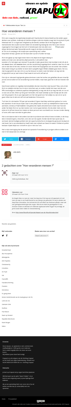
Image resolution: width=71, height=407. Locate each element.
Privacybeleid (12, 399)
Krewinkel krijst (6, 250)
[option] (37, 25)
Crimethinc (5, 268)
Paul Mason (5, 312)
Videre (4, 326)
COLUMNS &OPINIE (18, 145)
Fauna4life (5, 279)
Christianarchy (6, 264)
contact (18, 386)
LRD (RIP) (4, 34)
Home (3, 399)
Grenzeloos (5, 290)
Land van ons (6, 301)
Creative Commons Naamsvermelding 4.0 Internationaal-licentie (43, 404)
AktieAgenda (5, 257)
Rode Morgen (6, 322)
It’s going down (6, 293)
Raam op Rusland (7, 315)
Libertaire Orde (6, 304)
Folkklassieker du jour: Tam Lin (15, 25)
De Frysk (4, 272)
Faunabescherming (7, 282)
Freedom (4, 286)
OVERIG (28, 145)
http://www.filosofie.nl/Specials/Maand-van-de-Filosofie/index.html (37, 212)
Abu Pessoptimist (7, 253)
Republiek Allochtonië (8, 319)
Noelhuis (4, 308)
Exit (3, 275)
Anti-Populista (6, 261)
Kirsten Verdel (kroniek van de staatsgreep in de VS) (17, 297)
